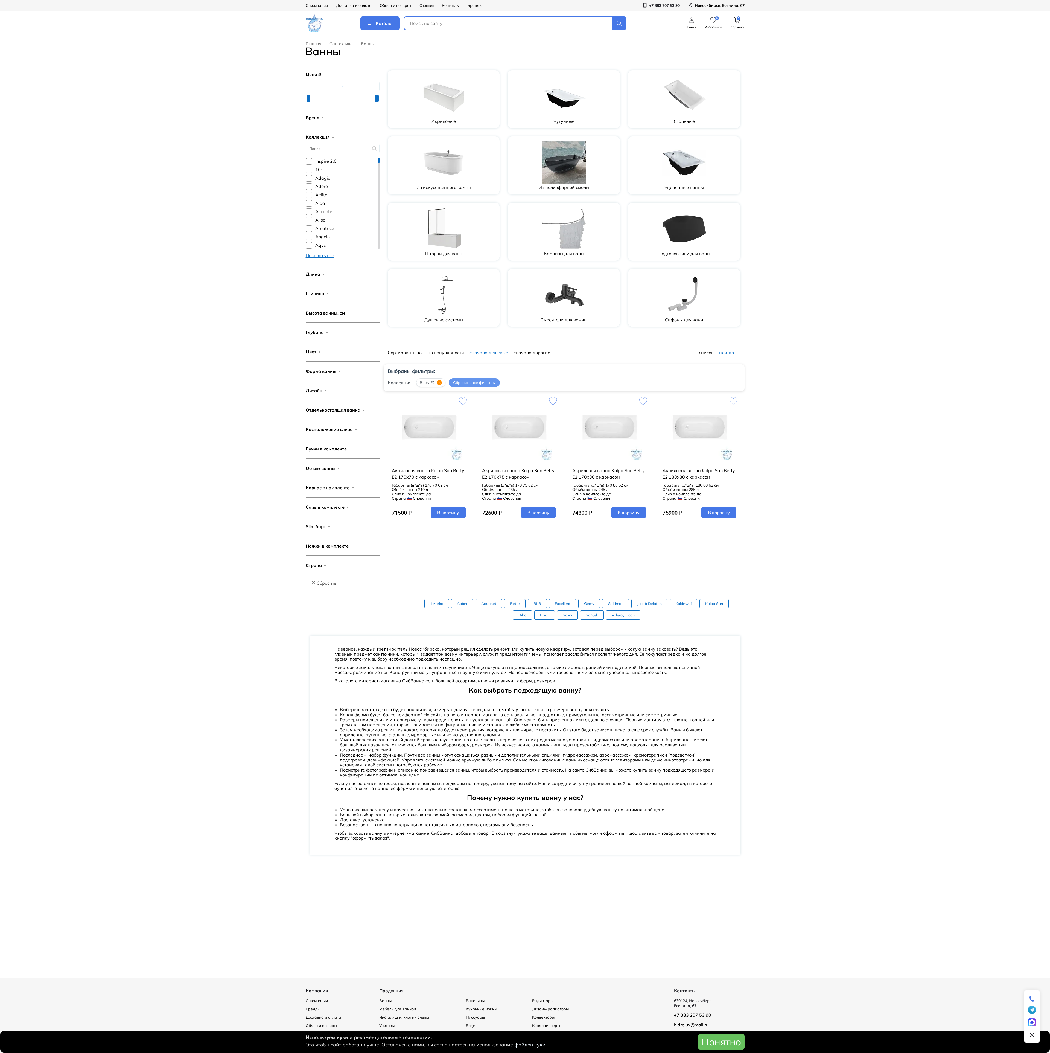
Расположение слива (329, 429)
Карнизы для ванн (564, 253)
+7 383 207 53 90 (692, 1015)
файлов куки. (530, 1045)
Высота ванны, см (325, 313)
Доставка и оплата (354, 5)
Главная (314, 43)
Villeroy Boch (623, 615)
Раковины (475, 1000)
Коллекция (318, 137)
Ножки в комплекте (327, 546)
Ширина (315, 293)
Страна (314, 565)
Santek (592, 615)
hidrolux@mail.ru (691, 1025)
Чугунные (563, 121)
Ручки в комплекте (326, 449)
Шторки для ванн (443, 253)
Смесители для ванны (564, 319)
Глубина (315, 332)
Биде (470, 1025)
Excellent (562, 603)
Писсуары (475, 1017)
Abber (462, 603)
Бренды (475, 5)
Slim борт (316, 526)
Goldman (615, 603)
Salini (567, 615)
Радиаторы (542, 1000)
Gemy (589, 603)
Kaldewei (683, 603)
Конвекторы (543, 1017)
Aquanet (488, 603)
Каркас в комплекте (327, 487)
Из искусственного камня (443, 187)
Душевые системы (443, 319)
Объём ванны (321, 468)
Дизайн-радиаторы (550, 1009)
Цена (313, 74)
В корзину (448, 512)
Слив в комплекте (325, 507)
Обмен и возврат (395, 5)
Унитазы (387, 1025)
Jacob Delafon (649, 603)
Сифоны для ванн (684, 319)
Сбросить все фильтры (474, 382)
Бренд (312, 117)
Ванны (385, 1000)
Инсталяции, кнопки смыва (404, 1017)
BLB (537, 603)
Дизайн (314, 390)
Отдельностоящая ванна (333, 410)
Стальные (684, 121)
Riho (522, 615)
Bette (515, 603)
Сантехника (341, 43)
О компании (317, 5)
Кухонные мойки (481, 1009)
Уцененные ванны (684, 187)
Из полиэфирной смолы (564, 187)
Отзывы (426, 5)
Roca (544, 615)
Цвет (311, 351)
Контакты (450, 5)
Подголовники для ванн (684, 253)
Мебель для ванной (397, 1009)
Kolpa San (714, 603)
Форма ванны (321, 371)
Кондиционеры (546, 1025)
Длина (313, 274)
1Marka (436, 603)
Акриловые (443, 121)
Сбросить (327, 583)
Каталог (384, 23)
